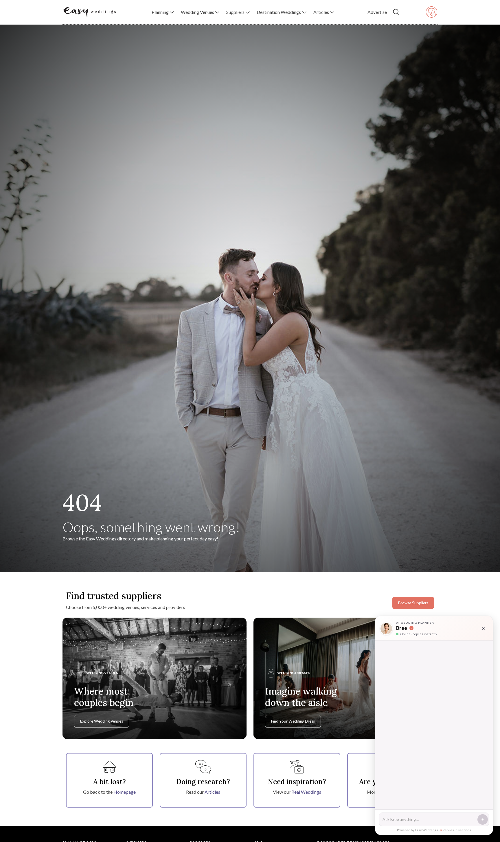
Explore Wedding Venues (101, 721)
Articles (212, 792)
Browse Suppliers (413, 603)
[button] (162, 12)
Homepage (124, 792)
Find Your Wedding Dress (293, 721)
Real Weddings (306, 792)
